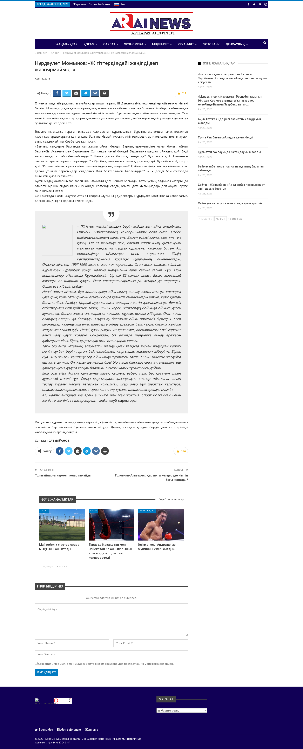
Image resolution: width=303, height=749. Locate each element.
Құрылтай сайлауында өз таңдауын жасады (229, 152)
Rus (123, 4)
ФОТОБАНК (211, 44)
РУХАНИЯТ (186, 44)
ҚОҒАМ (88, 44)
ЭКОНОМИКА (133, 44)
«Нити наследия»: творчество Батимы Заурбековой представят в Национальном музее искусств (232, 78)
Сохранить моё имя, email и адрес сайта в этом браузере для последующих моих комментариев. (106, 664)
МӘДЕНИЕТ (160, 44)
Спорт (44, 510)
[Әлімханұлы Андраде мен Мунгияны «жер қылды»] (161, 525)
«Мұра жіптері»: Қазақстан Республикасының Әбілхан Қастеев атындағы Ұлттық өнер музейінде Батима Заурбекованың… (230, 100)
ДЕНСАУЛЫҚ (235, 44)
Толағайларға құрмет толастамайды (63, 475)
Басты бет (46, 729)
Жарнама (79, 4)
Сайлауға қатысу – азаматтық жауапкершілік (230, 203)
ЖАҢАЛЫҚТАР (66, 44)
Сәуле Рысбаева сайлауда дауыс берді (225, 137)
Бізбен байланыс (100, 4)
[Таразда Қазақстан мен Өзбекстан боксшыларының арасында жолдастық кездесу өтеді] (111, 525)
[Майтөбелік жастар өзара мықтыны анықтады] (62, 525)
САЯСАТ (109, 44)
